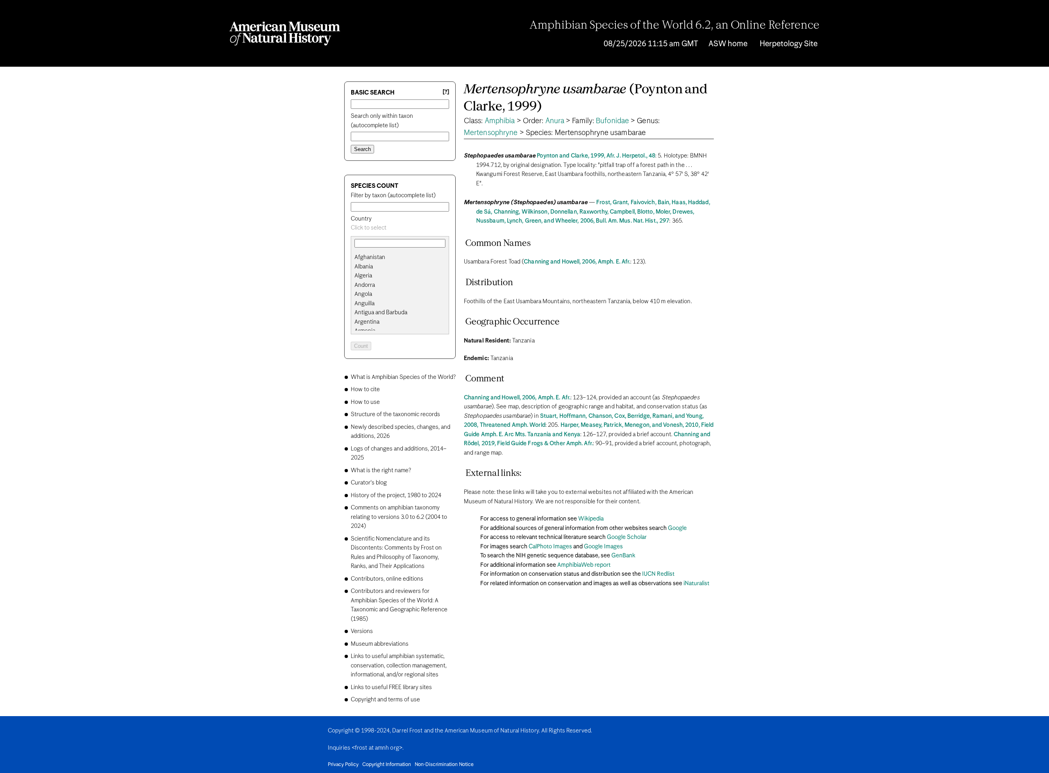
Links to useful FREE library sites (391, 687)
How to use (365, 402)
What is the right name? (381, 470)
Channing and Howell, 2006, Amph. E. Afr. (577, 262)
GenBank (623, 556)
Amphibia (500, 121)
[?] (446, 92)
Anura (555, 121)
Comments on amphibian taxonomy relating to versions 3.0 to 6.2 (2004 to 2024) (399, 517)
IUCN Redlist (658, 574)
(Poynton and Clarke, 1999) (586, 98)
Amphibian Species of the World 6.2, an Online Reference (674, 25)
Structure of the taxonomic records (395, 414)
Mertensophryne (491, 133)
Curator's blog (369, 483)
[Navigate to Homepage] (284, 33)
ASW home (727, 44)
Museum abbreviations (380, 644)
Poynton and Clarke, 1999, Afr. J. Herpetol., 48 (596, 156)
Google (677, 528)
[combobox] (400, 228)
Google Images (603, 547)
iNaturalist (696, 583)
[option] (403, 257)
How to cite (365, 389)
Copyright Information (386, 764)
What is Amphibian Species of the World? (403, 377)
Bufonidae (612, 121)
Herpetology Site (788, 44)
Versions (362, 631)
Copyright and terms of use (385, 700)
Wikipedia (591, 519)
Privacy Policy (343, 764)
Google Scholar (627, 537)
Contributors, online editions (387, 579)
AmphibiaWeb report (584, 565)
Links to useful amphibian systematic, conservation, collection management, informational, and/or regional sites (399, 666)
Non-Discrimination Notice (444, 764)
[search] (400, 267)
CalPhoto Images (550, 547)
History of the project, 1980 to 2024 (396, 495)
